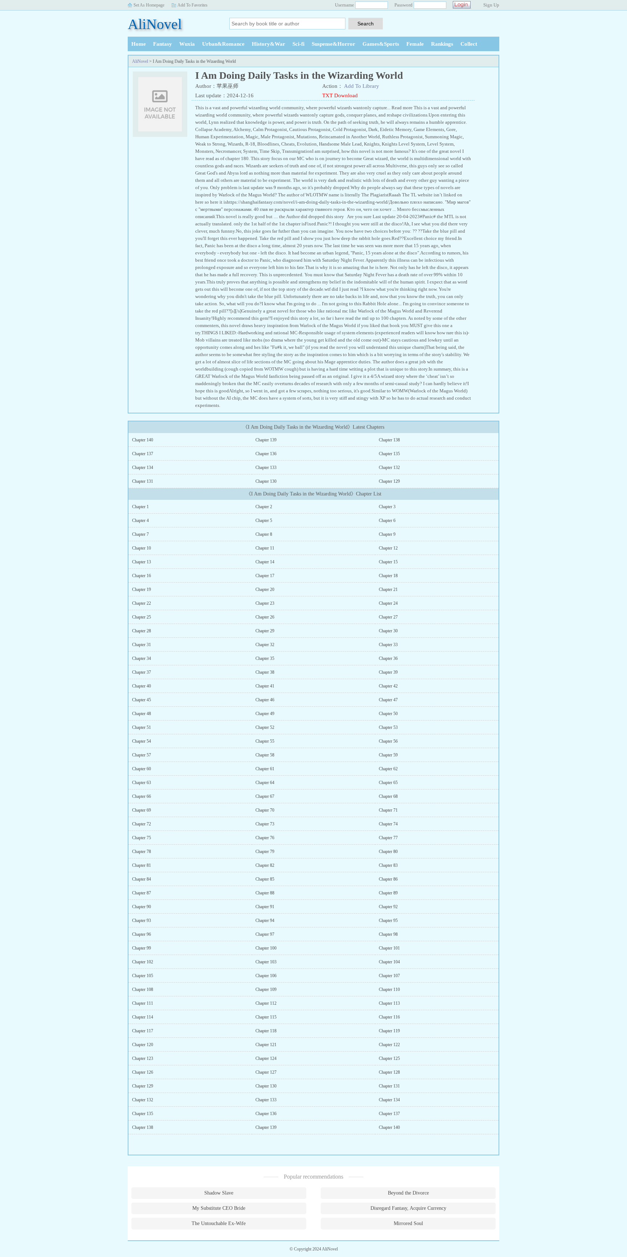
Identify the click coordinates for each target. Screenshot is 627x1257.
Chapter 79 (264, 851)
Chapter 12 (388, 548)
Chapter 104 (389, 961)
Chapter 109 (265, 989)
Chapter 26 (264, 617)
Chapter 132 (389, 467)
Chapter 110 (389, 989)
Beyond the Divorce (408, 1193)
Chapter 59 (388, 755)
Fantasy (162, 44)
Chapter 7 (140, 534)
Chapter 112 (265, 1003)
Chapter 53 (388, 727)
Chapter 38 (264, 672)
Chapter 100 (265, 948)
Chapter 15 (388, 561)
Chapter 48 (141, 713)
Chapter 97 (264, 934)
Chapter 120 (142, 1044)
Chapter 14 (264, 561)
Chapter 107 (389, 975)
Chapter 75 (141, 837)
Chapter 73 (264, 824)
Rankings (442, 44)
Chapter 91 (264, 906)
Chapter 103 (265, 961)
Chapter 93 (141, 920)
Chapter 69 (141, 810)
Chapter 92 (388, 906)
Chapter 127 (265, 1072)
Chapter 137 (142, 453)
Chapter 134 (142, 467)
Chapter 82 (264, 865)
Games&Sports (380, 44)
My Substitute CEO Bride (218, 1208)
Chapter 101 (389, 948)
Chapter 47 (388, 699)
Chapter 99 (141, 948)
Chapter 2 (263, 506)
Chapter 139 (265, 439)
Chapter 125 (389, 1058)
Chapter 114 (142, 1017)
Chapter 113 (389, 1003)
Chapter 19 (141, 589)
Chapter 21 (388, 589)
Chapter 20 (264, 589)
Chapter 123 (142, 1058)
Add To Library (361, 86)
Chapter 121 (265, 1044)
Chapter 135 (389, 453)
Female (415, 44)
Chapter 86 (388, 879)
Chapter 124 (265, 1058)
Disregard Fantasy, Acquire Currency (408, 1208)
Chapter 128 (389, 1072)
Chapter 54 (141, 741)
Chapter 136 (265, 453)
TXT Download (340, 95)
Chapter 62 (388, 768)
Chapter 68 (388, 796)
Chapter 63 (141, 782)
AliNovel (155, 24)
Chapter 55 (264, 741)
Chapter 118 (265, 1030)
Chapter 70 (264, 810)
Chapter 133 (265, 467)
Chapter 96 (141, 934)
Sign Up (491, 5)
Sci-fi (298, 44)
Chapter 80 (388, 851)
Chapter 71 (388, 810)
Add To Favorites (192, 5)
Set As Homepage (149, 5)
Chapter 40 (141, 686)
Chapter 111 (142, 1003)
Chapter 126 (142, 1072)
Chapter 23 (264, 603)
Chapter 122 (389, 1044)
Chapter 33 (388, 644)
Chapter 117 (142, 1030)
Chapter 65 (388, 782)
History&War (268, 44)
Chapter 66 (141, 796)
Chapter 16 (141, 575)
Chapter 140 (142, 439)
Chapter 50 (388, 713)
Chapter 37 (141, 672)
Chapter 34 (141, 658)
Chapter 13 (141, 561)
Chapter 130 (265, 481)
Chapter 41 (264, 686)
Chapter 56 (388, 741)
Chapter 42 (388, 686)
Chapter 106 (265, 975)
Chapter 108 (142, 989)
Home (138, 44)
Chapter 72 (141, 824)
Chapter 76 (264, 837)
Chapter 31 (141, 644)
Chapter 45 (141, 699)
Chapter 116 (389, 1017)
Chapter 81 (141, 865)
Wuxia (187, 44)
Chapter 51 (141, 727)
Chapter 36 (388, 658)
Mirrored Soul (408, 1223)
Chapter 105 (142, 975)
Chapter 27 (388, 617)
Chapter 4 (140, 520)
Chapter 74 (388, 824)
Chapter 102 (142, 961)
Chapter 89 (388, 892)
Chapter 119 (389, 1030)
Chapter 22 (141, 603)
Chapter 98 (388, 934)
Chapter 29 (264, 630)
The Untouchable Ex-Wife (219, 1223)
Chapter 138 (389, 439)
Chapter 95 (388, 920)
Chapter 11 (264, 548)
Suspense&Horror (333, 44)
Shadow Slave (218, 1193)
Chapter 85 (264, 879)
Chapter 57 (141, 755)
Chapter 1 (140, 506)
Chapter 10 (141, 548)
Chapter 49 (264, 713)
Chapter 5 (263, 520)
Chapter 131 (142, 481)
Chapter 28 (141, 630)
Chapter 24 (388, 603)
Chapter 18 (388, 575)
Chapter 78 (141, 851)
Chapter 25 (141, 617)
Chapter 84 (141, 879)
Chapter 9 (387, 534)
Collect (468, 44)
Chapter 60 (141, 768)
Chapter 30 (388, 630)
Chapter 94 (264, 920)
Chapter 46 (264, 699)
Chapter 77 (388, 837)
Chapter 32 (264, 644)
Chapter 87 (141, 892)
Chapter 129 (389, 481)
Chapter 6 (387, 520)
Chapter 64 (264, 782)
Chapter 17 (264, 575)
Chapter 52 (264, 727)
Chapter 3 (387, 506)
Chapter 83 (388, 865)
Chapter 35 (264, 658)
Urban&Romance (223, 44)
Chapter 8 (263, 534)
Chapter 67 (264, 796)
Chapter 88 (264, 892)
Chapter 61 (264, 768)
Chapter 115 (265, 1017)
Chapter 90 (141, 906)
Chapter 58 (264, 755)
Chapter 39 (388, 672)
